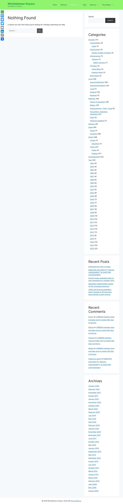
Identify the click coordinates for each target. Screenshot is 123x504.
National (93, 92)
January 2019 (93, 429)
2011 (92, 222)
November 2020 (94, 402)
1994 (92, 167)
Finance (91, 338)
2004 (92, 199)
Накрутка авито (94, 359)
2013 (92, 229)
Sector (90, 137)
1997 (92, 176)
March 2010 (93, 478)
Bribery (93, 105)
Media (90, 348)
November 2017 (94, 435)
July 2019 (92, 415)
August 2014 (93, 461)
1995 (92, 170)
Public (92, 147)
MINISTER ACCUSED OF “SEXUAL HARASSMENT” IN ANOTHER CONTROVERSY (101, 272)
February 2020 (94, 412)
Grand (92, 131)
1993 (92, 163)
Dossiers (74, 5)
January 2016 (93, 448)
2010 (92, 219)
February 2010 (94, 481)
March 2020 (93, 409)
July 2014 (92, 465)
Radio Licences (99, 63)
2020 (92, 242)
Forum (90, 317)
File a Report (106, 5)
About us (93, 5)
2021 (92, 245)
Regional (93, 95)
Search (91, 17)
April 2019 (92, 422)
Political (95, 154)
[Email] (2, 27)
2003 (92, 196)
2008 (92, 212)
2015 (92, 235)
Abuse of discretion (97, 102)
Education (95, 144)
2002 (92, 193)
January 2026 (93, 386)
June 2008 (92, 484)
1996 (92, 173)
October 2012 (93, 468)
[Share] (2, 39)
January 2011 (93, 474)
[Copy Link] (2, 35)
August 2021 (93, 396)
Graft (92, 117)
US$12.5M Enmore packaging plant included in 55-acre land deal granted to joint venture (100, 292)
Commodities (95, 43)
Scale (90, 127)
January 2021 (93, 399)
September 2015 (94, 452)
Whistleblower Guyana (21, 3)
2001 (92, 190)
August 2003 (93, 491)
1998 (92, 180)
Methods (91, 99)
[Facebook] (2, 16)
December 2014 (94, 458)
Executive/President (97, 86)
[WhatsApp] (2, 12)
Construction (95, 50)
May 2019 (92, 419)
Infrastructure (95, 56)
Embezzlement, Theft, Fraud (101, 108)
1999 (92, 183)
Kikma (90, 327)
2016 (92, 239)
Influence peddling (97, 121)
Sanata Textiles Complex (101, 53)
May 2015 (92, 455)
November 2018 (94, 432)
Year (90, 160)
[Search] (40, 30)
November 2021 (94, 393)
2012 (92, 226)
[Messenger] (2, 20)
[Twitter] (2, 23)
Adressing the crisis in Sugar (99, 267)
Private (92, 140)
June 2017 (92, 438)
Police (94, 150)
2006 (92, 206)
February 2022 (94, 389)
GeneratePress (76, 501)
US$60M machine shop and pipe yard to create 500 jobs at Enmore (101, 320)
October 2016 (93, 442)
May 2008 (92, 488)
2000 (92, 186)
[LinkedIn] (2, 31)
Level (90, 79)
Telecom (95, 59)
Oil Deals (93, 66)
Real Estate (94, 76)
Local (92, 89)
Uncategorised (94, 157)
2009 (92, 216)
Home (55, 5)
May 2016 (92, 445)
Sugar (94, 46)
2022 (92, 249)
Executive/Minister (97, 82)
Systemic (93, 134)
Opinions (64, 5)
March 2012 (92, 471)
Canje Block (96, 69)
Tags (84, 5)
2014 (92, 232)
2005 (92, 203)
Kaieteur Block (97, 72)
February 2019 (94, 425)
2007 (92, 209)
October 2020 (93, 406)
